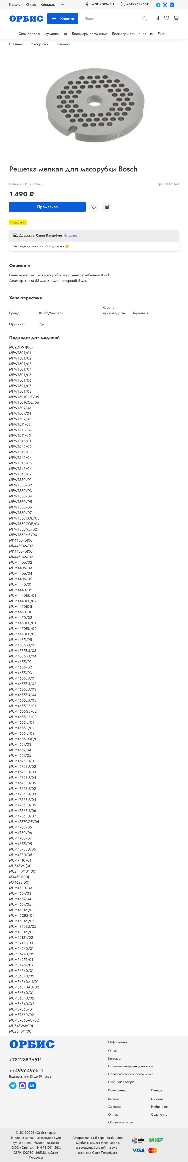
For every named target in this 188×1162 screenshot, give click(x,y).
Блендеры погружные (89, 33)
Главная (15, 44)
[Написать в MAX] (165, 4)
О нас (31, 4)
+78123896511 (103, 4)
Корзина (157, 1099)
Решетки (63, 44)
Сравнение (159, 1114)
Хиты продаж (29, 33)
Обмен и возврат (120, 1122)
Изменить (70, 235)
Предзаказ (47, 207)
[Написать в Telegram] (158, 4)
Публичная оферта (121, 1081)
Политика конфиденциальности (131, 1066)
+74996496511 (138, 4)
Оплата (113, 1114)
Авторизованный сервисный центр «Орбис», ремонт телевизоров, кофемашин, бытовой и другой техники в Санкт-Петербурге (97, 1145)
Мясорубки (39, 44)
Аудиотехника (56, 33)
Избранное (159, 1106)
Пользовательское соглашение (130, 1074)
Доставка (114, 1106)
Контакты (48, 4)
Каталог (15, 4)
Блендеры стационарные (132, 33)
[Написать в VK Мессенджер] (172, 4)
